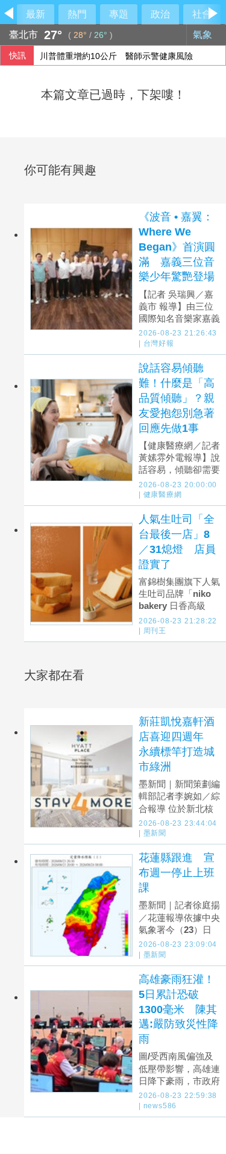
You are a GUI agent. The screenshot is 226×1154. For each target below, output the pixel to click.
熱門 (77, 14)
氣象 (204, 35)
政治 (160, 14)
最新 (35, 14)
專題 (118, 14)
